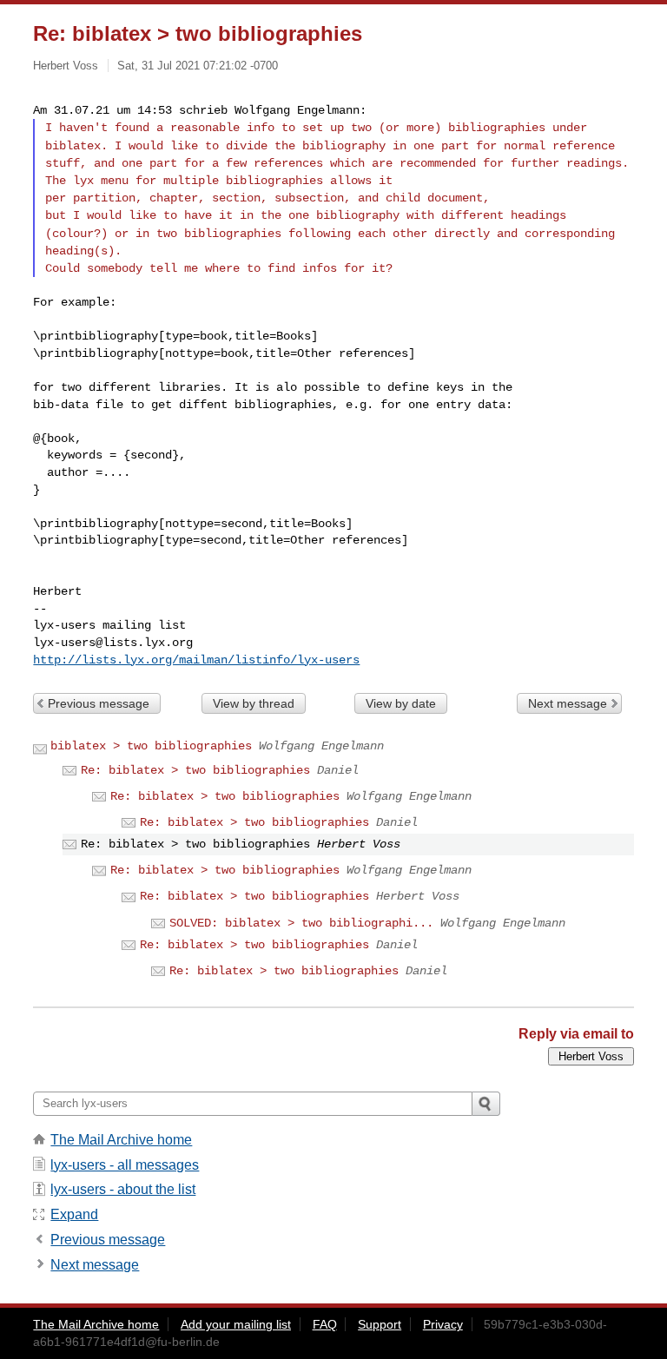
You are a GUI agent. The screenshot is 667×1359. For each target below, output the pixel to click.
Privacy (443, 1324)
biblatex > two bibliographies (151, 746)
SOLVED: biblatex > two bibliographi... (301, 923)
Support (379, 1324)
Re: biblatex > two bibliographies (195, 770)
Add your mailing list (236, 1324)
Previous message (98, 703)
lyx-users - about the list (122, 1189)
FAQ (325, 1324)
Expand (74, 1214)
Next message (567, 703)
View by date (401, 703)
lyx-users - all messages (124, 1165)
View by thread (253, 703)
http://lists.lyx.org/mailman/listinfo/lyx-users (196, 660)
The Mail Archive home (121, 1139)
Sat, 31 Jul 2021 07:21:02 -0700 (197, 65)
